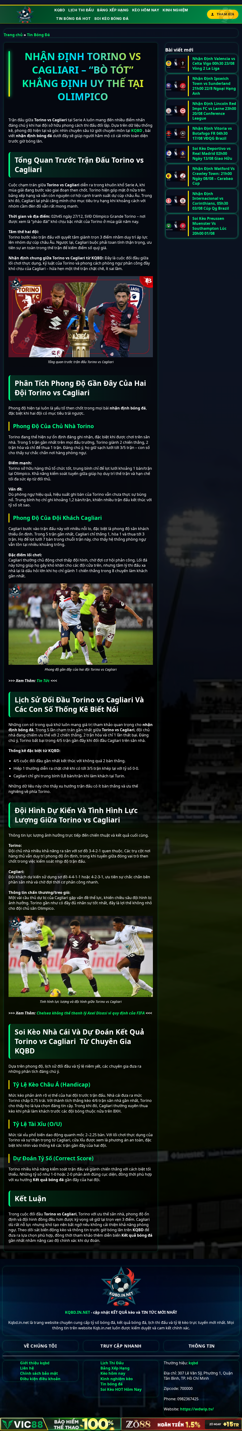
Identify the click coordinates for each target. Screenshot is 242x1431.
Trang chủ (13, 34)
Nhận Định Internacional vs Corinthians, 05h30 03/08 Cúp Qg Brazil (210, 201)
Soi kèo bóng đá (111, 18)
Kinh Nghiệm (175, 10)
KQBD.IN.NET (77, 1312)
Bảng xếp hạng (113, 10)
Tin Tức (43, 680)
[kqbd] (25, 14)
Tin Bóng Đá (38, 34)
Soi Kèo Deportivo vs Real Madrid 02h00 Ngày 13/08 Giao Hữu (212, 153)
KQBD (59, 10)
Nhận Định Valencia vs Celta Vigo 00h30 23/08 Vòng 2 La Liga (213, 63)
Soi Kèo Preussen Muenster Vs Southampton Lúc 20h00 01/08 (209, 226)
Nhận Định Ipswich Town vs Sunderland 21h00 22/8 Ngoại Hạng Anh (214, 86)
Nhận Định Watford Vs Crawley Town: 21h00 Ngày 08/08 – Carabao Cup (213, 176)
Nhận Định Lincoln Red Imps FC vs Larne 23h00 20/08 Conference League (214, 111)
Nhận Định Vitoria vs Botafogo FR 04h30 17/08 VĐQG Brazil (212, 133)
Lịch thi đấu (81, 10)
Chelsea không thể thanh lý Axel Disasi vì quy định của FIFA (91, 1013)
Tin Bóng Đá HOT (73, 18)
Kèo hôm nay (146, 10)
